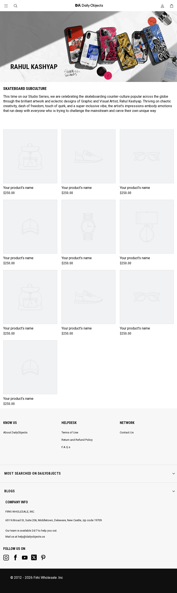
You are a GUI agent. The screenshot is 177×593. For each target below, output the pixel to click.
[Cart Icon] (171, 6)
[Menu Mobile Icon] (6, 6)
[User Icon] (162, 6)
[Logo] (88, 5)
